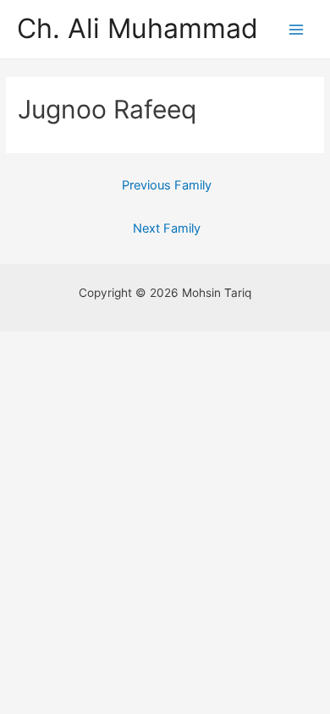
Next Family (167, 228)
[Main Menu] (296, 29)
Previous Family (167, 185)
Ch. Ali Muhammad (137, 28)
